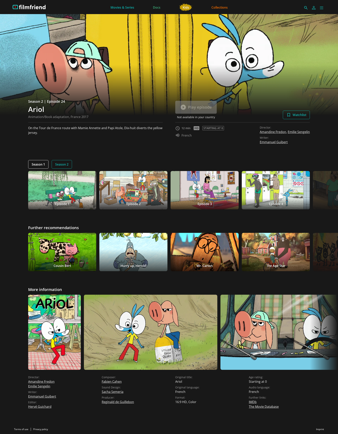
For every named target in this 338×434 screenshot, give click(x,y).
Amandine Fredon (273, 132)
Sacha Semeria (112, 392)
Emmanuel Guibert (274, 142)
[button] (321, 8)
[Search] (306, 8)
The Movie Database (264, 406)
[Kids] (185, 7)
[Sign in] (314, 8)
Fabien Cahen (112, 381)
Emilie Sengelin (299, 132)
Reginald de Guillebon (118, 402)
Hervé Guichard (39, 406)
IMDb (253, 402)
